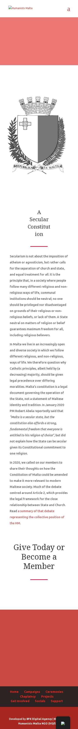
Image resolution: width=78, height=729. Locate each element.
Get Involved (20, 701)
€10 (39, 607)
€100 (39, 658)
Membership (39, 675)
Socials (40, 701)
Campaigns (32, 691)
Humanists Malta (29, 723)
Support (57, 701)
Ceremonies (54, 691)
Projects (47, 696)
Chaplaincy (28, 696)
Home (14, 691)
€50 (39, 641)
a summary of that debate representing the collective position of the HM (37, 517)
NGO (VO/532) (51, 723)
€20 (39, 624)
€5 (39, 590)
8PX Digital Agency (39, 719)
